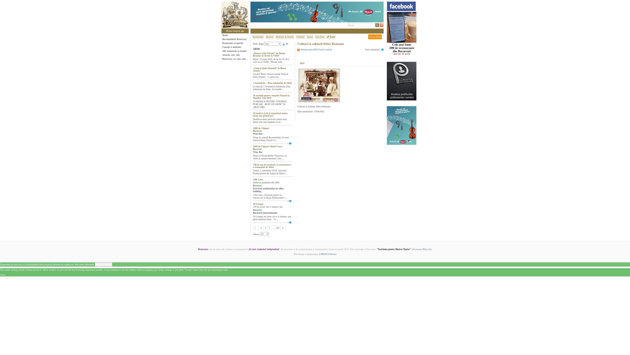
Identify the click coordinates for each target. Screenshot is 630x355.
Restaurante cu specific (232, 43)
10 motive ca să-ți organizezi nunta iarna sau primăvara (270, 114)
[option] (317, 12)
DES (302, 63)
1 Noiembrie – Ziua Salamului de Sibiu (272, 83)
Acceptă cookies (103, 264)
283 (277, 227)
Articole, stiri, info (231, 54)
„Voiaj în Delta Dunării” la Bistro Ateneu (269, 69)
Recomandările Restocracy (234, 39)
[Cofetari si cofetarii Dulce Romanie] (319, 85)
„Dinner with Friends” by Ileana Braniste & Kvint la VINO (269, 54)
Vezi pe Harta (375, 36)
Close (2, 274)
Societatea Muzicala (421, 249)
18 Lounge (258, 204)
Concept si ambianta (231, 46)
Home (225, 35)
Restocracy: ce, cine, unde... (235, 58)
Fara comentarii (372, 49)
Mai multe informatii (84, 264)
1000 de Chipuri (261, 128)
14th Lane (258, 179)
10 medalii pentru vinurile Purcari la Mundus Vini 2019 (271, 97)
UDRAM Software (327, 254)
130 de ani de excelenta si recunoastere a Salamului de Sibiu (272, 166)
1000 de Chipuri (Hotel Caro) (267, 146)
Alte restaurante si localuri (234, 50)
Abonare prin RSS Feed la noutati (316, 49)
